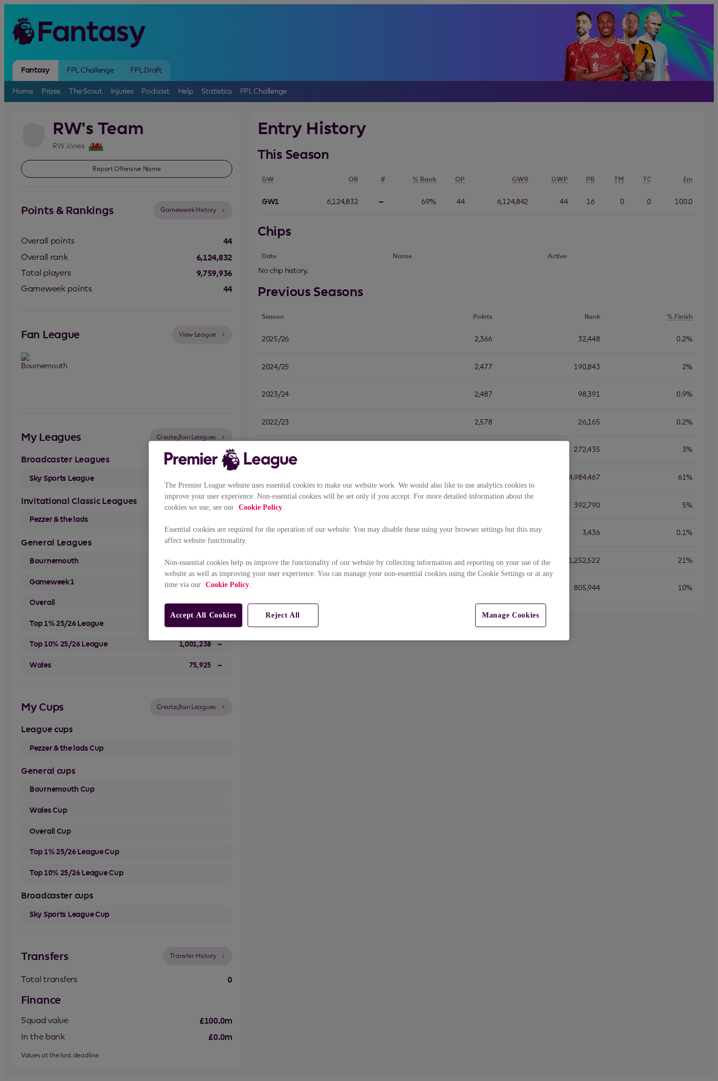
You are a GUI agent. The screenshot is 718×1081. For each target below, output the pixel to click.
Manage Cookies (510, 615)
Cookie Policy (260, 507)
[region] (359, 541)
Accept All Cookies (203, 615)
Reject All (282, 615)
